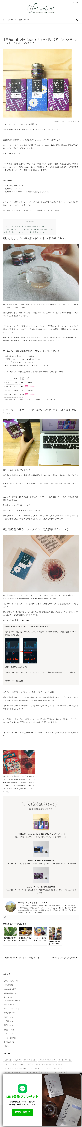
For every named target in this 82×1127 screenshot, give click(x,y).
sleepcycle (19, 681)
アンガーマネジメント (48, 1060)
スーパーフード (31, 1072)
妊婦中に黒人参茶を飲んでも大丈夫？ (65, 958)
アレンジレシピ (30, 1060)
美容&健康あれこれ (10, 993)
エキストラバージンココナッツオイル (49, 1064)
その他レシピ (8, 1021)
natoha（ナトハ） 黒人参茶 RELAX (41, 860)
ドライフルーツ (59, 1072)
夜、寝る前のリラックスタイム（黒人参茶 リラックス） (25, 232)
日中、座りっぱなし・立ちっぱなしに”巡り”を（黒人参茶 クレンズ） (29, 229)
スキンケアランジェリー (13, 1072)
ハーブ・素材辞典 (10, 1038)
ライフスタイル (9, 1042)
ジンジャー (57, 1068)
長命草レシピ (8, 1017)
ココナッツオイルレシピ (12, 1000)
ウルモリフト (8, 1033)
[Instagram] (5, 917)
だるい (8, 1060)
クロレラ (46, 1068)
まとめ (17, 1060)
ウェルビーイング (26, 1064)
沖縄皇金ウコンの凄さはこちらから (17, 505)
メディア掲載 (8, 985)
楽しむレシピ (8, 997)
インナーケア (10, 1064)
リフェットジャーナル (11, 981)
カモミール (34, 1068)
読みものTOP (24, 20)
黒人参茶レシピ (9, 1013)
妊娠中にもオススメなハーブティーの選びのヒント (21, 958)
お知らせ (7, 1046)
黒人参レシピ (8, 1025)
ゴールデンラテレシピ (11, 1009)
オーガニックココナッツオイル (15, 1068)
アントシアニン (65, 1060)
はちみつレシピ (9, 1004)
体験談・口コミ (9, 1030)
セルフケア (45, 1072)
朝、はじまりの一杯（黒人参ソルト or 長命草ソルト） (24, 226)
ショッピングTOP (9, 20)
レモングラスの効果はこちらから (16, 620)
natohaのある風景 (10, 989)
